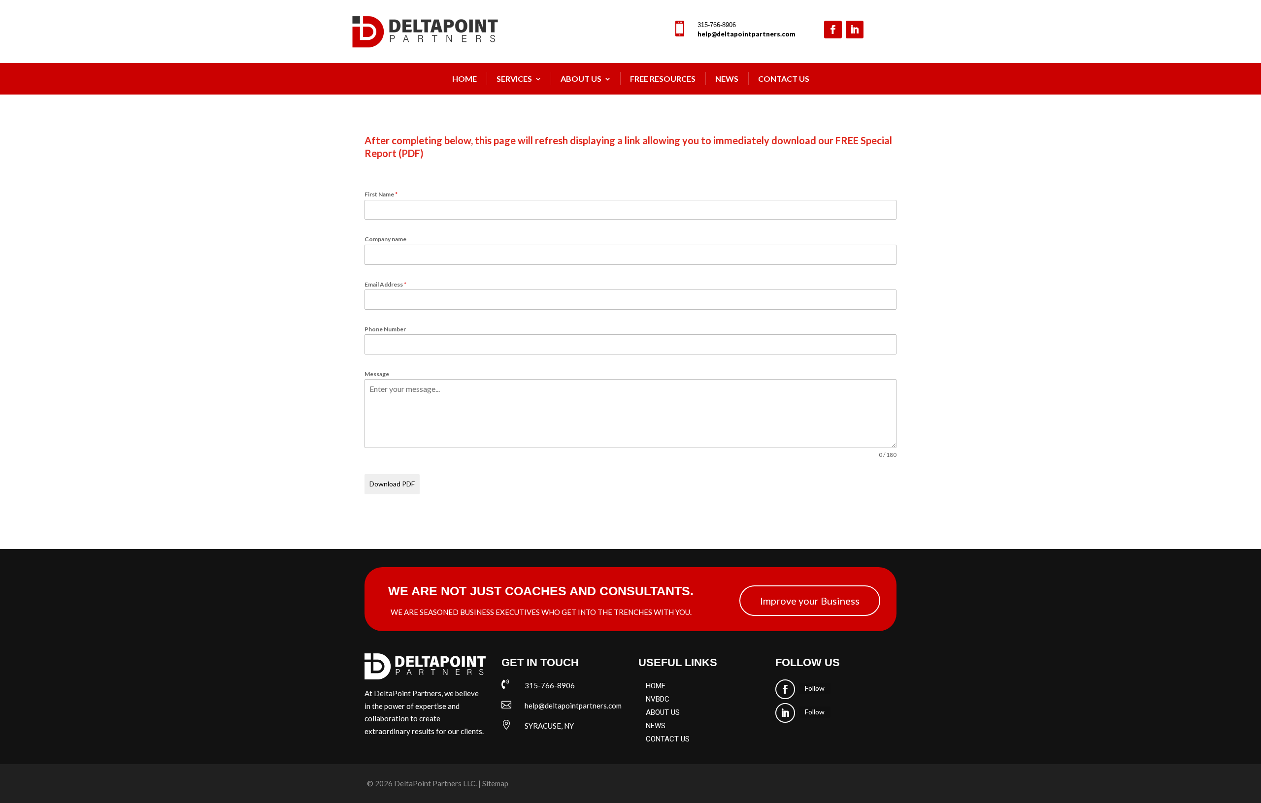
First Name (381, 194)
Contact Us (783, 78)
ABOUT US (663, 712)
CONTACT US (668, 739)
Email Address (385, 284)
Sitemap (495, 783)
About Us (581, 78)
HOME (655, 685)
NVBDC (657, 699)
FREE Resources (663, 78)
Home (464, 78)
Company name (385, 239)
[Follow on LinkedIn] (854, 29)
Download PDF (392, 484)
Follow (815, 688)
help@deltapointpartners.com (746, 34)
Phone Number (385, 329)
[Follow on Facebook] (833, 29)
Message (377, 374)
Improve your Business (810, 601)
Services (514, 78)
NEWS (726, 78)
